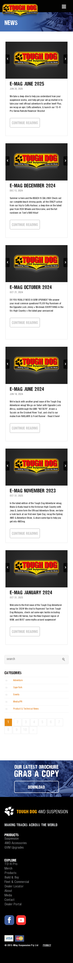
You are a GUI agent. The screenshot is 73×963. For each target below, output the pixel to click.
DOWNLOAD (36, 787)
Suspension (11, 839)
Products (10, 873)
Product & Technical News (26, 709)
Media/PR (17, 702)
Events (16, 694)
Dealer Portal (12, 904)
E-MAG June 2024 (27, 389)
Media (8, 895)
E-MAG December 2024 (33, 185)
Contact (9, 900)
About (8, 891)
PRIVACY (47, 945)
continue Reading (25, 123)
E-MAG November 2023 (33, 490)
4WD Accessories (15, 843)
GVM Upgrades (14, 848)
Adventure (18, 680)
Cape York (17, 687)
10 (25, 730)
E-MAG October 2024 (31, 287)
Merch (8, 869)
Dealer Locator (14, 886)
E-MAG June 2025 (27, 84)
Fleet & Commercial (16, 882)
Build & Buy (11, 877)
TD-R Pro (10, 864)
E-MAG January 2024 (31, 592)
